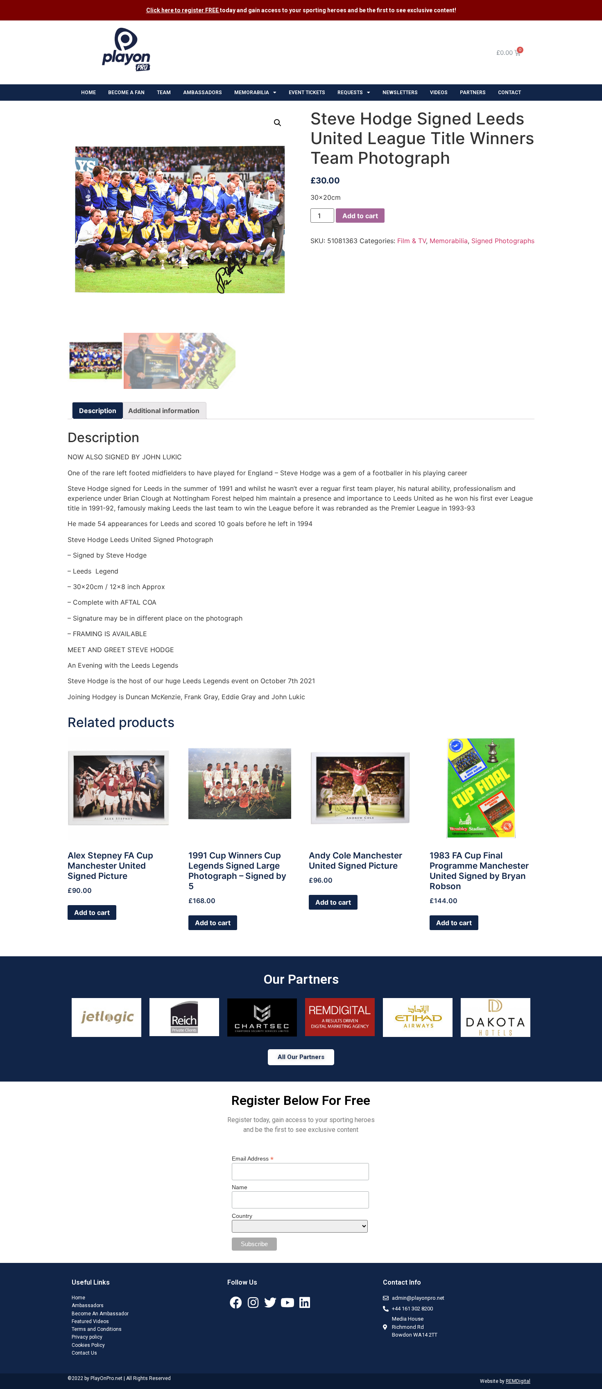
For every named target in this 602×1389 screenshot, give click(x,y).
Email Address (253, 1158)
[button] (301, 1057)
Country (242, 1216)
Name (239, 1187)
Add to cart (360, 216)
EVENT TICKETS (307, 92)
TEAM (164, 92)
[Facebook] (235, 1302)
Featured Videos (90, 1321)
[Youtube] (287, 1302)
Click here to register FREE (183, 10)
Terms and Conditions (97, 1329)
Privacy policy (87, 1337)
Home (78, 1298)
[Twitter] (270, 1302)
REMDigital (518, 1381)
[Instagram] (253, 1302)
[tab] (97, 410)
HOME (88, 92)
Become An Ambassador (100, 1314)
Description (97, 411)
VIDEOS (439, 92)
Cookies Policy (88, 1345)
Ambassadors (88, 1305)
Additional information (163, 411)
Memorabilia (449, 241)
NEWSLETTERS (400, 92)
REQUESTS (350, 92)
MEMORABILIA (251, 92)
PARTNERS (473, 92)
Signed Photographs (502, 241)
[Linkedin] (304, 1302)
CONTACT (509, 92)
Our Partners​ (301, 979)
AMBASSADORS (202, 92)
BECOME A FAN (126, 92)
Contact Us (84, 1353)
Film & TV (411, 241)
